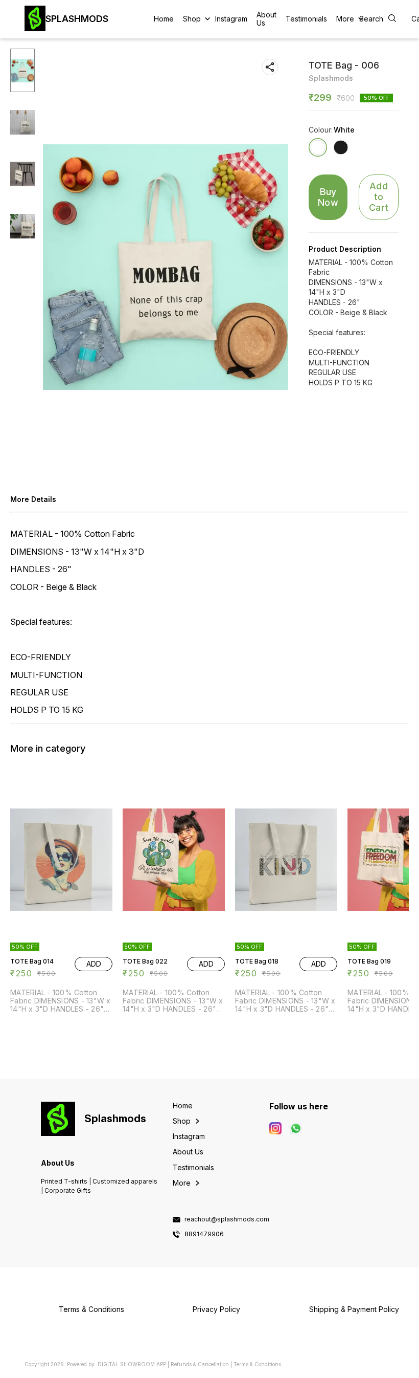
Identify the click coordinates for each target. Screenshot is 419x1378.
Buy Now (328, 197)
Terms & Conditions (257, 1364)
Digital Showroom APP (132, 1364)
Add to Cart (378, 196)
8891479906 (204, 1234)
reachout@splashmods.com (226, 1219)
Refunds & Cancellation (200, 1364)
